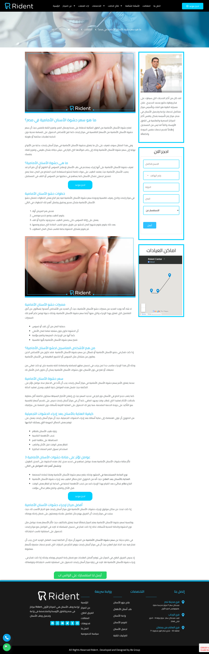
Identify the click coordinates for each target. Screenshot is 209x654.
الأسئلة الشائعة (132, 6)
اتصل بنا (157, 6)
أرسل (149, 225)
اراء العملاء (83, 6)
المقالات (146, 6)
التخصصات (96, 6)
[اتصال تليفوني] (7, 638)
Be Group (135, 649)
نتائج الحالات (113, 6)
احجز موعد (80, 185)
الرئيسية (56, 6)
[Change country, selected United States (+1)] (146, 175)
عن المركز (67, 6)
